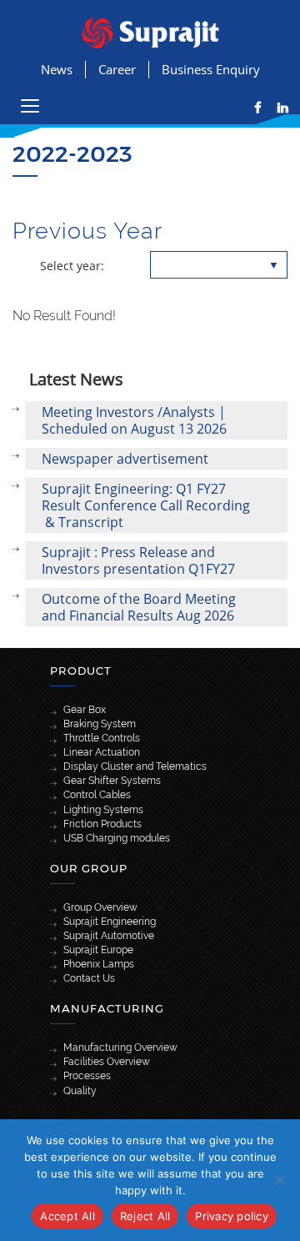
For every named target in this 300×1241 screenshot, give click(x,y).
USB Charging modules (116, 838)
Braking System (99, 724)
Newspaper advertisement (125, 459)
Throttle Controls (101, 738)
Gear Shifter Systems (112, 780)
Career (117, 69)
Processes (87, 1076)
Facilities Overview (106, 1062)
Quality (80, 1091)
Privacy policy (231, 1216)
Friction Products (102, 824)
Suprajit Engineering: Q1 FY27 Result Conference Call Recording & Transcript (146, 505)
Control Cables (97, 795)
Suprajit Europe (98, 950)
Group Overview (100, 907)
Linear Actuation (101, 752)
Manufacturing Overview (120, 1047)
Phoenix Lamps (98, 964)
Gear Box (84, 710)
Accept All (67, 1216)
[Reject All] (279, 1180)
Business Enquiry (211, 69)
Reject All (145, 1216)
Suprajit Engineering (109, 921)
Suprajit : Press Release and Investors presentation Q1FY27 (138, 560)
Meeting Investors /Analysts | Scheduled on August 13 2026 (134, 420)
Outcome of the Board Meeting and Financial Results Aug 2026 (139, 607)
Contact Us (89, 978)
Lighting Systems (103, 810)
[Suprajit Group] (150, 31)
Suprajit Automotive (108, 936)
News (56, 69)
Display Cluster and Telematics (135, 766)
